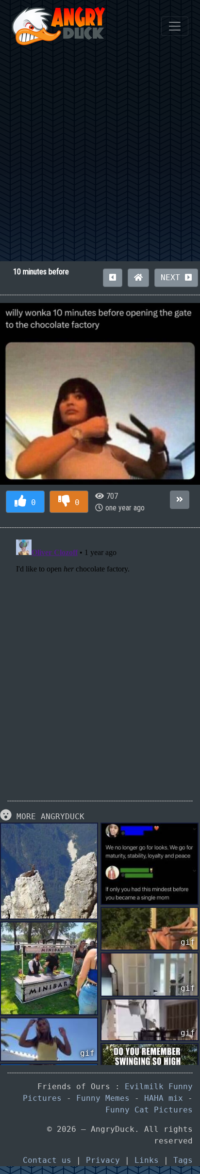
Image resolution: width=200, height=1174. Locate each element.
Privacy (103, 1160)
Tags (183, 1160)
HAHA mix (163, 1098)
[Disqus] (100, 657)
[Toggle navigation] (174, 26)
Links (146, 1160)
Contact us (47, 1160)
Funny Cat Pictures (149, 1109)
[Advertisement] (100, 156)
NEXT (173, 277)
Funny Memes (103, 1098)
